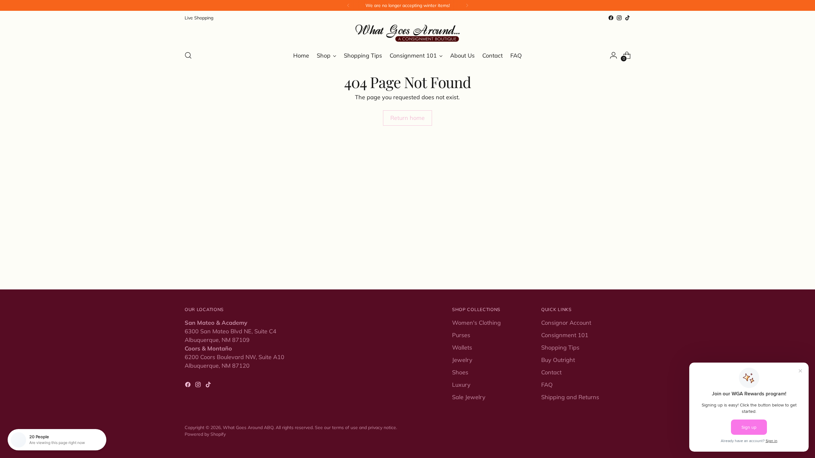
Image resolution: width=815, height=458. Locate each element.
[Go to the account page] (613, 55)
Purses (461, 335)
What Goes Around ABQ (248, 427)
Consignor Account (566, 322)
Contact (551, 372)
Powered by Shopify (205, 434)
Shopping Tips (560, 347)
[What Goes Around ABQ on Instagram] (619, 18)
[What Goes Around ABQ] (407, 33)
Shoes (460, 372)
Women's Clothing (476, 322)
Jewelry (462, 360)
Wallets (462, 347)
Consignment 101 (564, 335)
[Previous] (348, 5)
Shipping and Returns (570, 397)
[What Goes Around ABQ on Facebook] (611, 18)
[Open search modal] (188, 55)
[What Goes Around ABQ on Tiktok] (627, 18)
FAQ (547, 384)
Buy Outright (558, 360)
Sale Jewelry (468, 397)
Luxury (461, 384)
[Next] (467, 5)
